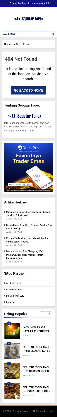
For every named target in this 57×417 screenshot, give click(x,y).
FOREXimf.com (14, 289)
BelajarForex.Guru (15, 295)
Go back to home (28, 90)
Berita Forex (29, 335)
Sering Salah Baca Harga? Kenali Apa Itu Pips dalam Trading (25, 4)
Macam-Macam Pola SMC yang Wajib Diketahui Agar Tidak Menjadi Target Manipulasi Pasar (25, 255)
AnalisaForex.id (14, 283)
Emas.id (10, 302)
